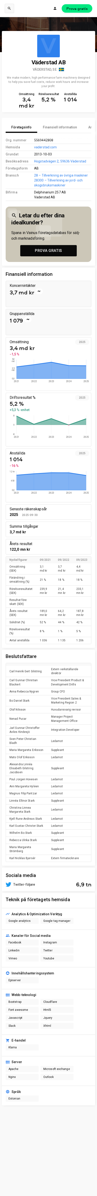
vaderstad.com (45, 147)
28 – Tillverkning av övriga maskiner (61, 175)
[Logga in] (55, 8)
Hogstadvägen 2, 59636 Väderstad (60, 161)
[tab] (21, 127)
